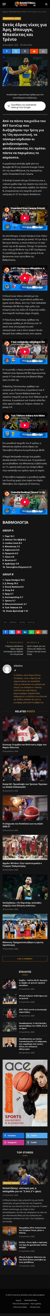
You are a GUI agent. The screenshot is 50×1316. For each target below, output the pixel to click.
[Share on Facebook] (7, 51)
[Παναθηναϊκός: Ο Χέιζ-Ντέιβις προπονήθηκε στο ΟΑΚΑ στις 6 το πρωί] (10, 1026)
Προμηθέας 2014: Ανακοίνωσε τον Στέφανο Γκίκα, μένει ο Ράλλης (32, 1230)
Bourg (22, 622)
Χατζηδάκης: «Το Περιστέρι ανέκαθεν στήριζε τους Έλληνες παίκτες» (22, 904)
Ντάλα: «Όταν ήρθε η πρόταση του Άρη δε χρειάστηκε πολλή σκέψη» (33, 1245)
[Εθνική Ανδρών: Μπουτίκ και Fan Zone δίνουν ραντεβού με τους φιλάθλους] (10, 1260)
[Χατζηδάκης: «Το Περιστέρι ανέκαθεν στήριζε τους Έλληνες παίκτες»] (25, 886)
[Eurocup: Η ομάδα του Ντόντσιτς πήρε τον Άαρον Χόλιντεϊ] (25, 728)
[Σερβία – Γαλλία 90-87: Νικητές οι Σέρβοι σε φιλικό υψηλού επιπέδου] (10, 983)
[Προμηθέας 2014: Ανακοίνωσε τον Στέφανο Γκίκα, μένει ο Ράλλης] (10, 1231)
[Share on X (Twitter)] (16, 51)
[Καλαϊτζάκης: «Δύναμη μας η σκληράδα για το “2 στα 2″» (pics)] (25, 1172)
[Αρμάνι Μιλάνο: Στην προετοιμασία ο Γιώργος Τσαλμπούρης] (25, 847)
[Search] (46, 4)
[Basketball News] (25, 4)
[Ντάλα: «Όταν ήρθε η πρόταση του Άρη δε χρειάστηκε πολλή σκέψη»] (10, 1246)
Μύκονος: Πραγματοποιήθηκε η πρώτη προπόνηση (23, 944)
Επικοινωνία (35, 1307)
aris (5, 622)
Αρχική (5, 12)
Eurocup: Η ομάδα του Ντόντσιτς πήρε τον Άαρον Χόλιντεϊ (25, 746)
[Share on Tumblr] (25, 51)
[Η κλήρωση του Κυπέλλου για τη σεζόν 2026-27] (25, 807)
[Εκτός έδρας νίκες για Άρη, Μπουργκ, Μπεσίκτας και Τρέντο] (25, 71)
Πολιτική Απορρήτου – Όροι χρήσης (26, 1303)
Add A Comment (24, 959)
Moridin (24, 1295)
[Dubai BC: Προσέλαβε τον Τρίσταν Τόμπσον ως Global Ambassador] (25, 768)
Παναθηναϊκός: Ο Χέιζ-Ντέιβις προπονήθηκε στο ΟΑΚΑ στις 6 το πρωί (33, 1026)
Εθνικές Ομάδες (11, 1183)
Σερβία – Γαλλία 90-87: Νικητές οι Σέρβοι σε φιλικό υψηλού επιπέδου (33, 983)
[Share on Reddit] (34, 51)
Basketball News (30, 1300)
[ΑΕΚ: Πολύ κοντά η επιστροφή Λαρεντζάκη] (10, 1013)
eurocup (31, 622)
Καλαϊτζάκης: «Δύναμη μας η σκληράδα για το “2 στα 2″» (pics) (22, 1190)
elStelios (18, 665)
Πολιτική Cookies (20, 1307)
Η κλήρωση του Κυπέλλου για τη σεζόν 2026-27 (23, 825)
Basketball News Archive (18, 12)
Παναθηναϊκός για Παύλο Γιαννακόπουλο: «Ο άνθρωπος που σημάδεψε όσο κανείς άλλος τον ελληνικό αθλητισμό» (33, 1044)
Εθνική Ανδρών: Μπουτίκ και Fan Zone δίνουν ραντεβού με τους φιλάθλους (32, 1259)
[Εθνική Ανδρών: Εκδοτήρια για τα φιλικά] (10, 999)
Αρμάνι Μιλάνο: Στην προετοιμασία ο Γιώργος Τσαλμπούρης (22, 864)
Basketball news (12, 18)
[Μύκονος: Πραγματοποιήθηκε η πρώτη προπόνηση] (25, 926)
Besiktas (13, 622)
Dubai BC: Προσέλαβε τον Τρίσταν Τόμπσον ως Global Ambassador (25, 785)
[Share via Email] (43, 51)
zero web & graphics (36, 1295)
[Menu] (4, 4)
